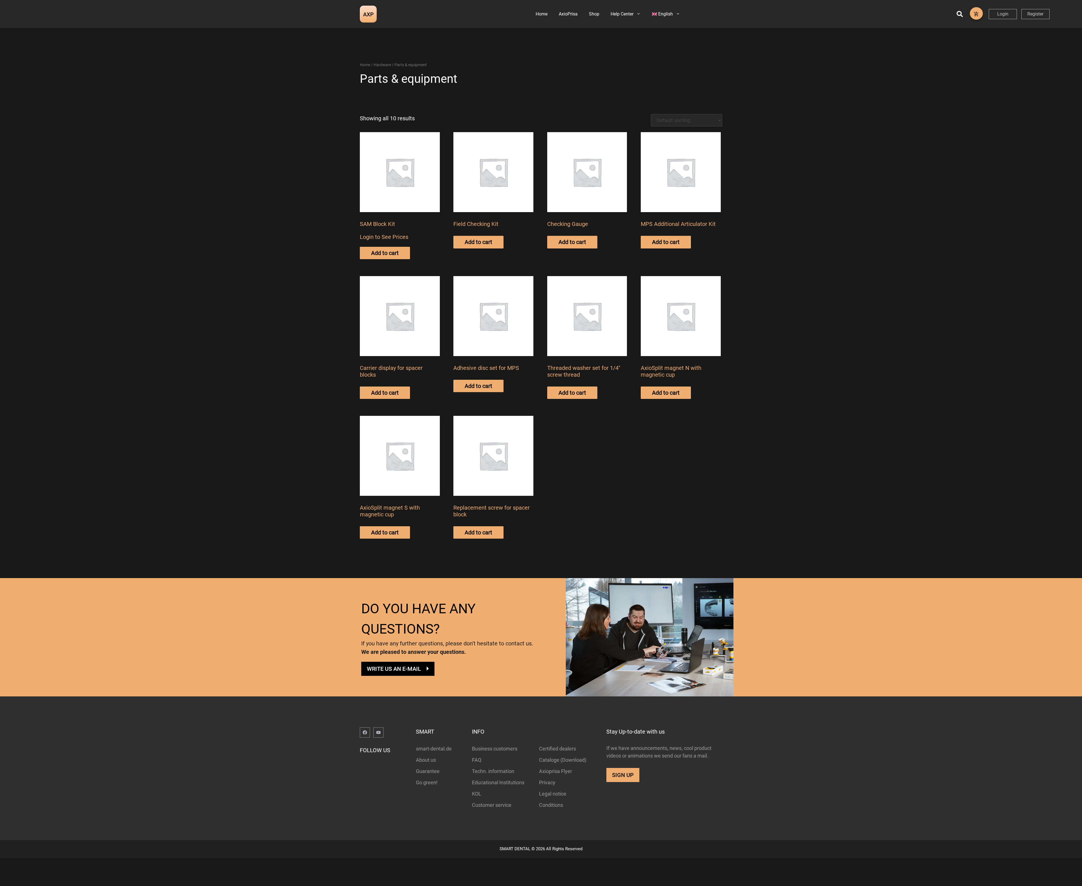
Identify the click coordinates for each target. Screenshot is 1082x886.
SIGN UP (623, 775)
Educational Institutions (498, 782)
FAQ (476, 760)
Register (1035, 14)
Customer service (491, 805)
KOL (476, 794)
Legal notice (552, 794)
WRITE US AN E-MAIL (394, 668)
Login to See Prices (384, 237)
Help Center (622, 14)
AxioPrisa (568, 14)
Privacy (547, 782)
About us (426, 760)
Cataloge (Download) (562, 760)
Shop (594, 14)
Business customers (494, 749)
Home (541, 14)
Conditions (551, 805)
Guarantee (428, 771)
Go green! (427, 782)
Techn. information (493, 771)
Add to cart (385, 253)
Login (1002, 14)
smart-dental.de (434, 749)
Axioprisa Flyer (555, 771)
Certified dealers (557, 749)
